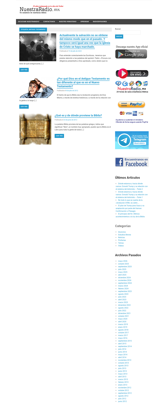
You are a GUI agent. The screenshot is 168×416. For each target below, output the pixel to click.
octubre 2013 (123, 363)
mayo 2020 (122, 319)
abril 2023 (122, 300)
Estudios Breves (124, 235)
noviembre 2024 (124, 280)
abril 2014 (122, 357)
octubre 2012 (123, 390)
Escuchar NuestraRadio (28, 22)
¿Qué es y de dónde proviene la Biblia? (78, 115)
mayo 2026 (122, 261)
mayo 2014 (122, 355)
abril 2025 (122, 275)
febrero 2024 (123, 288)
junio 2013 (122, 371)
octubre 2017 (123, 333)
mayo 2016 (122, 338)
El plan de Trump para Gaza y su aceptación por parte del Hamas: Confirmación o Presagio (130, 208)
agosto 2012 (123, 396)
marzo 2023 (123, 302)
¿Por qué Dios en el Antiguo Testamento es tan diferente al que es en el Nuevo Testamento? (83, 82)
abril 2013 (122, 377)
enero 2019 (122, 327)
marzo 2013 (123, 379)
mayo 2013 (122, 374)
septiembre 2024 (125, 283)
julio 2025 (122, 269)
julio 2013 (122, 368)
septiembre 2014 (125, 346)
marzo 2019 (123, 324)
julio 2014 (122, 349)
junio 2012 (122, 401)
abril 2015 (122, 344)
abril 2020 (122, 322)
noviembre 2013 (124, 360)
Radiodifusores (100, 22)
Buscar (118, 29)
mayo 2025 (122, 272)
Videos (121, 246)
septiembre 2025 (125, 266)
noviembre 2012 (124, 388)
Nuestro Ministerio (67, 22)
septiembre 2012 (125, 393)
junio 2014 (122, 352)
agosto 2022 (123, 308)
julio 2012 (122, 399)
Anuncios (122, 232)
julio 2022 (122, 311)
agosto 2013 (123, 366)
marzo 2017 (123, 335)
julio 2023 (122, 297)
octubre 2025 (123, 264)
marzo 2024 (123, 286)
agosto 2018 (123, 330)
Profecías (122, 240)
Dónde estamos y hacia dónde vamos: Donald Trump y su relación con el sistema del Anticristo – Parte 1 (132, 194)
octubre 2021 (123, 316)
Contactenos (49, 22)
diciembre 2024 (124, 277)
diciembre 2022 (124, 305)
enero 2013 (122, 385)
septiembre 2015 (125, 341)
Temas (121, 243)
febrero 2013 (123, 382)
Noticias (121, 237)
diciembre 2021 (124, 313)
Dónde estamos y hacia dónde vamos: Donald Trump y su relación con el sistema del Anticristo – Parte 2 (132, 186)
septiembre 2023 (125, 291)
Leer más (24, 70)
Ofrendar (84, 22)
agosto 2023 (123, 294)
